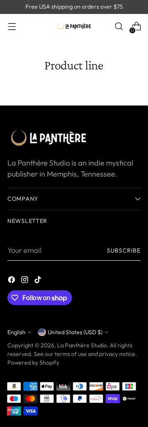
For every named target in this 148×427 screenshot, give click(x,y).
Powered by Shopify (33, 362)
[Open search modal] (118, 26)
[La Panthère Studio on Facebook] (12, 281)
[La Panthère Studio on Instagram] (25, 281)
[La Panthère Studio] (74, 26)
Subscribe (124, 250)
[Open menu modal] (11, 26)
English (16, 332)
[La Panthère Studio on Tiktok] (39, 281)
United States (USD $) (75, 332)
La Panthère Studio (82, 345)
